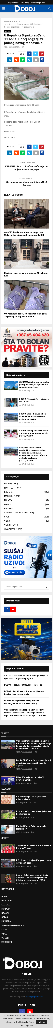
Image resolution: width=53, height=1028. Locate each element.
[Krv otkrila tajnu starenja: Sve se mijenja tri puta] (8, 799)
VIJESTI (7, 31)
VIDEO (7, 521)
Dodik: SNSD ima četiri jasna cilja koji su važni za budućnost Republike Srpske (33, 763)
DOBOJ (7, 484)
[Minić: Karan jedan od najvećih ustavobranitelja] (8, 780)
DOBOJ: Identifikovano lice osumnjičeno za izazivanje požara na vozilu (32, 416)
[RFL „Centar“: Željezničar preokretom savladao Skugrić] (8, 863)
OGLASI (7, 504)
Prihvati (41, 1022)
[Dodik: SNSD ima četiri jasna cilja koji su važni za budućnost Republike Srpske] (8, 763)
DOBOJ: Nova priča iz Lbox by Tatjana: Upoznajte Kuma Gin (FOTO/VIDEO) (33, 433)
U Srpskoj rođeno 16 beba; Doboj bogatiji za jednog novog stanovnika (25, 315)
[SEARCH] (46, 587)
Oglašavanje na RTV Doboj (18, 3)
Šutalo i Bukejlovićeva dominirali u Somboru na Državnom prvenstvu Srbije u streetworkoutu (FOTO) (32, 877)
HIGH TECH (9, 488)
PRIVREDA (9, 508)
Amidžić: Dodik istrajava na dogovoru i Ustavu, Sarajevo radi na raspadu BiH (24, 233)
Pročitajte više (27, 1025)
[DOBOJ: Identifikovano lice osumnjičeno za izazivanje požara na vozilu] (11, 417)
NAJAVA (8, 500)
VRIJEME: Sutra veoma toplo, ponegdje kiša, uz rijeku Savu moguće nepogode (34, 384)
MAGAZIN (8, 496)
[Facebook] (22, 1012)
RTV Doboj (26, 391)
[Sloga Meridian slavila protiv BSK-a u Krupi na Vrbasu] (8, 848)
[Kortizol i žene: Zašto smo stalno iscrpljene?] (8, 829)
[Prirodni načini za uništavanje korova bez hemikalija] (8, 814)
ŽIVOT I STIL (9, 529)
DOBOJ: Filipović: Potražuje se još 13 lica (23, 685)
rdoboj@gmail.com (34, 997)
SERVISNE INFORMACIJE (15, 513)
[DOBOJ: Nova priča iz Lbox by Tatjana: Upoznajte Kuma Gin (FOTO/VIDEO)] (11, 434)
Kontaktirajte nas (38, 3)
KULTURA (8, 492)
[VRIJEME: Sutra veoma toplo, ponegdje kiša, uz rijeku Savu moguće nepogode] (11, 385)
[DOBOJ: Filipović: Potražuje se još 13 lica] (11, 402)
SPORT (7, 517)
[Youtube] (30, 1012)
